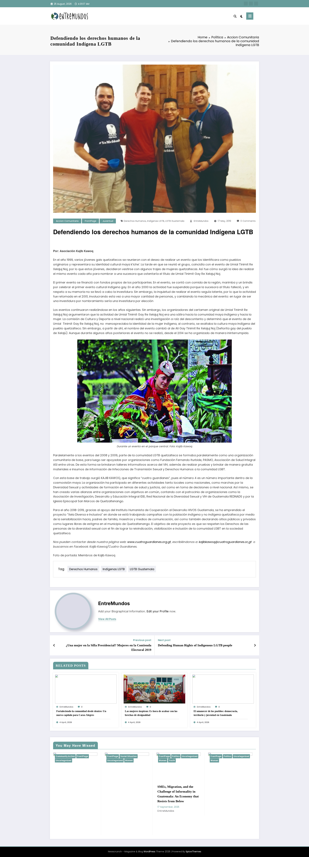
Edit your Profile (158, 611)
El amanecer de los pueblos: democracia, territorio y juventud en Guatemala (216, 713)
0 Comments (248, 221)
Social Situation (128, 756)
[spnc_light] (241, 16)
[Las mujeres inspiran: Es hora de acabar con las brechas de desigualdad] (154, 689)
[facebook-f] (246, 3)
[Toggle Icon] (249, 16)
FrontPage (90, 221)
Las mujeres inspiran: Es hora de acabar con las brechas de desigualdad (151, 713)
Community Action (65, 756)
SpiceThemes (193, 851)
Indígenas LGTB (155, 221)
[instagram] (256, 3)
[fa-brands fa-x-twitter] (251, 3)
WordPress (149, 851)
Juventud (108, 221)
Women (129, 760)
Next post (164, 640)
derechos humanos (135, 221)
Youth (172, 760)
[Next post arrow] (255, 645)
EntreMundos (201, 221)
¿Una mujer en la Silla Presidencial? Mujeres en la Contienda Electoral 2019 (108, 647)
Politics (176, 756)
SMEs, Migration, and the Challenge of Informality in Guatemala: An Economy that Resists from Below (178, 794)
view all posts (107, 619)
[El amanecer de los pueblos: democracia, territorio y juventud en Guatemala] (223, 689)
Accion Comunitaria (67, 221)
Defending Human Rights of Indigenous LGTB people (195, 645)
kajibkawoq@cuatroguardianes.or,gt (225, 542)
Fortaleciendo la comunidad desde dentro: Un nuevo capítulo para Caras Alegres (81, 713)
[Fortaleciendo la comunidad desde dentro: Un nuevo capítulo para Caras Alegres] (86, 689)
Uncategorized (63, 760)
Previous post (142, 640)
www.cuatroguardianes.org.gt (149, 542)
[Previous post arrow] (54, 645)
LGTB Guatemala (174, 221)
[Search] (235, 16)
